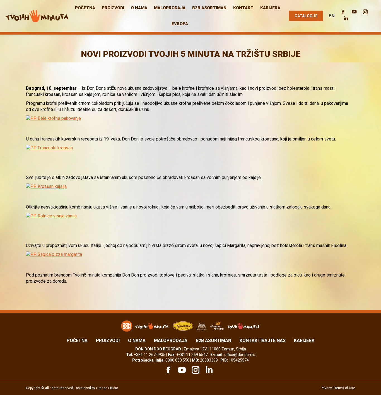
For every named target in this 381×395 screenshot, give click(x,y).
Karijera (304, 340)
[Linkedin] (208, 370)
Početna (77, 340)
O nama (137, 340)
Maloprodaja (170, 340)
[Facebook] (167, 370)
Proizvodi (108, 340)
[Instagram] (194, 370)
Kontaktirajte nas (263, 340)
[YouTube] (181, 370)
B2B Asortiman (213, 340)
